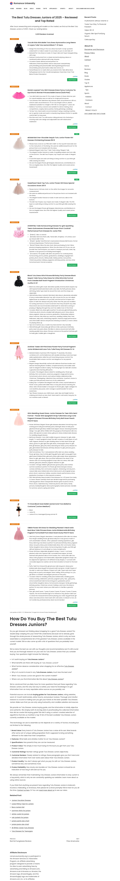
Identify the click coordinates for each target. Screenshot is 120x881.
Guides (38, 8)
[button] (57, 8)
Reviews (19, 8)
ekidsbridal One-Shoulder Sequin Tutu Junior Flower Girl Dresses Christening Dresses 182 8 (50, 138)
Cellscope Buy (90, 39)
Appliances (89, 86)
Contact (88, 60)
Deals (32, 8)
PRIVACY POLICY (91, 110)
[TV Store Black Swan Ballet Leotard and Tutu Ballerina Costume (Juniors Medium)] (19, 510)
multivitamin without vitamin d (96, 21)
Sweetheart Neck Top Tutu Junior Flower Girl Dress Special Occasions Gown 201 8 (51, 184)
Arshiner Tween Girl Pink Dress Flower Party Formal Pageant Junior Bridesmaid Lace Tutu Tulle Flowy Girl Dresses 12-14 (52, 348)
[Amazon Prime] (75, 77)
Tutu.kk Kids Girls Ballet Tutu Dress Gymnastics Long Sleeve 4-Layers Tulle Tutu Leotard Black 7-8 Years (52, 43)
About (87, 56)
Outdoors (89, 100)
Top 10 (45, 8)
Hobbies (88, 97)
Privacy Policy (90, 53)
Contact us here (23, 790)
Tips (86, 90)
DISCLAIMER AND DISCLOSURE (85, 8)
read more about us (46, 790)
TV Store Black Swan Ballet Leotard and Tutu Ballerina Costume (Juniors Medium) (49, 505)
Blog (25, 8)
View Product (72, 80)
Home (12, 8)
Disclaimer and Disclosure (94, 49)
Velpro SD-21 (89, 30)
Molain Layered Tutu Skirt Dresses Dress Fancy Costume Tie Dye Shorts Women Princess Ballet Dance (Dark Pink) (52, 91)
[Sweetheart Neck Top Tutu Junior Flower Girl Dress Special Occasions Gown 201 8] (19, 188)
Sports (87, 93)
